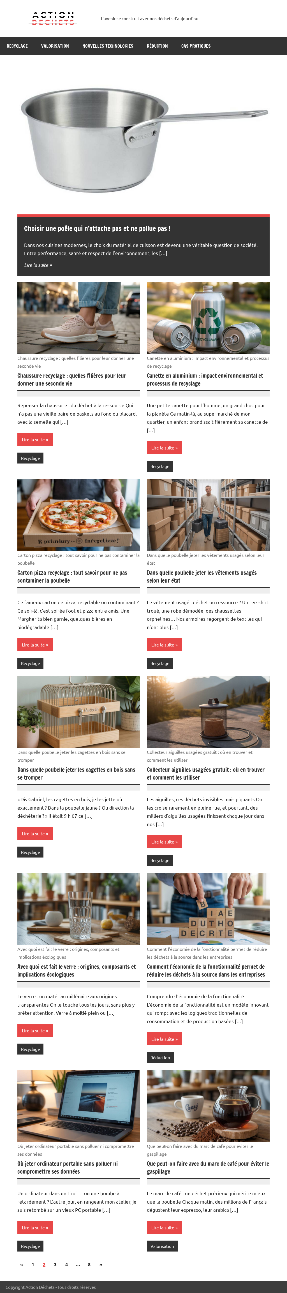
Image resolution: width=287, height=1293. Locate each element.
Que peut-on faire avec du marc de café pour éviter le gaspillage (208, 1168)
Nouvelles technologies (107, 46)
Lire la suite (36, 265)
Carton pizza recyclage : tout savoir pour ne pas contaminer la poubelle (72, 577)
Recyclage (17, 46)
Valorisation (55, 46)
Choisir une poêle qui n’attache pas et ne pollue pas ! (97, 228)
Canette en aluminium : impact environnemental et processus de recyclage (205, 380)
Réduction (157, 46)
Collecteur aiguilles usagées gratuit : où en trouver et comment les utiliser (206, 774)
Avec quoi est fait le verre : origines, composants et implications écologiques (76, 971)
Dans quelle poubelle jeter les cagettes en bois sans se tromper (76, 774)
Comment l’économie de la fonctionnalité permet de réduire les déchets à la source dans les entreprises (206, 971)
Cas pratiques (196, 46)
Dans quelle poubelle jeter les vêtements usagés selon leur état (202, 577)
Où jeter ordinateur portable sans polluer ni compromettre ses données (67, 1168)
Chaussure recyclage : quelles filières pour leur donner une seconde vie (71, 380)
